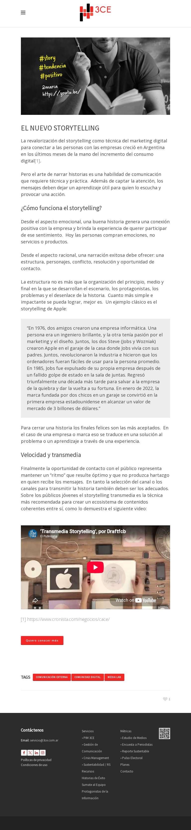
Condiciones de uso (34, 765)
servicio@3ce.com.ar (44, 740)
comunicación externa (52, 677)
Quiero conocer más (42, 640)
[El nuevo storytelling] (95, 76)
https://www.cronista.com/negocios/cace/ (68, 619)
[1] (37, 161)
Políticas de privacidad (36, 760)
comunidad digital (88, 677)
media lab (114, 677)
